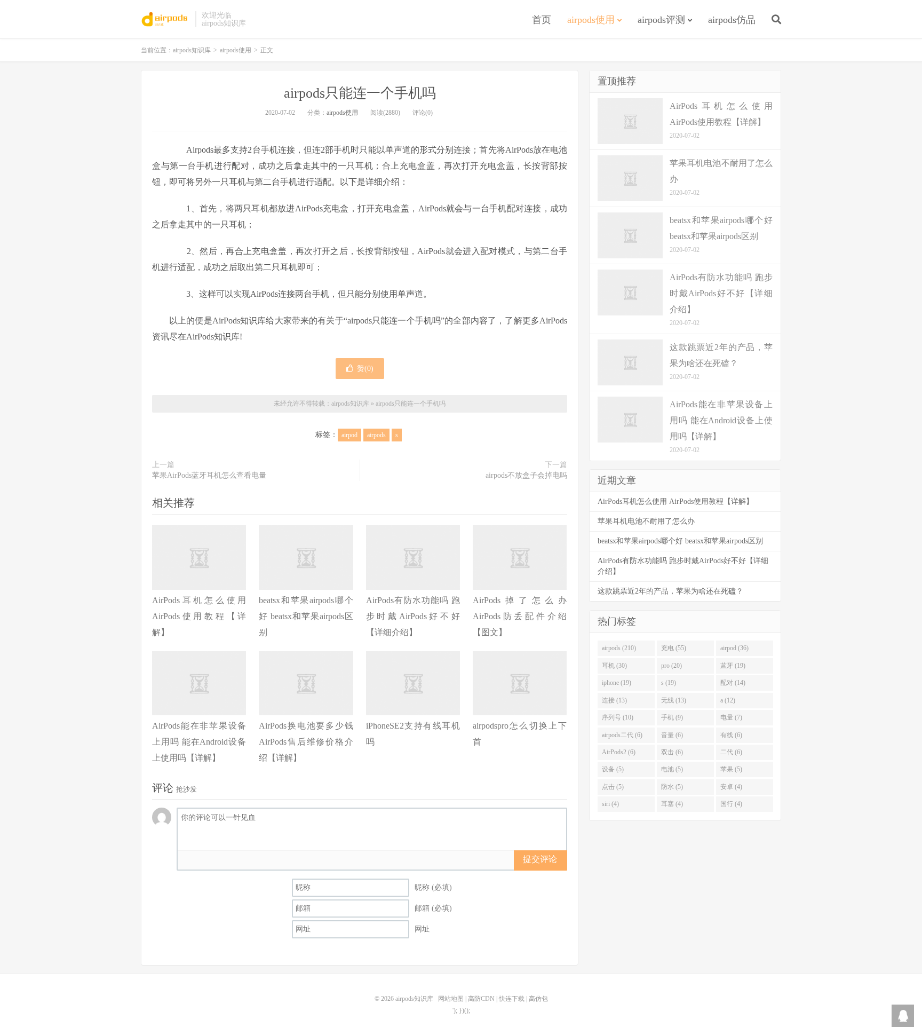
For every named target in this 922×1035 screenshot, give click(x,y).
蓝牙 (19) (732, 665)
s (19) (668, 682)
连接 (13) (614, 700)
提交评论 (540, 859)
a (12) (727, 700)
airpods (376, 435)
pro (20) (671, 665)
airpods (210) (619, 648)
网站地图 (451, 998)
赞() (365, 369)
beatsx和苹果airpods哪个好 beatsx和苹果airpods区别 (306, 616)
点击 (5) (613, 787)
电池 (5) (672, 769)
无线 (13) (673, 700)
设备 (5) (613, 769)
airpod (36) (734, 648)
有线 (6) (731, 735)
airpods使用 (591, 19)
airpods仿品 (732, 19)
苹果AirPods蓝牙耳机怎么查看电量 (209, 475)
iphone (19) (616, 682)
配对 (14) (732, 682)
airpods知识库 (165, 19)
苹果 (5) (731, 769)
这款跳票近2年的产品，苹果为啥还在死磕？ (670, 591)
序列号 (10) (617, 717)
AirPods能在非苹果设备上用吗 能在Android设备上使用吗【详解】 (199, 741)
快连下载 (511, 998)
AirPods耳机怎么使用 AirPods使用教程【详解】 (199, 616)
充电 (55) (673, 648)
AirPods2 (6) (618, 752)
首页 (541, 19)
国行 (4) (731, 804)
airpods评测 (661, 19)
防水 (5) (672, 787)
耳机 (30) (614, 665)
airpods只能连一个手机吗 (360, 93)
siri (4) (610, 804)
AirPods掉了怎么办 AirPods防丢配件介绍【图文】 (520, 616)
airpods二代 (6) (622, 735)
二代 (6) (731, 752)
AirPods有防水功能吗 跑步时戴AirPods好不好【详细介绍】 (413, 616)
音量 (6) (672, 735)
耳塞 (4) (672, 804)
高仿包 (538, 998)
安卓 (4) (731, 787)
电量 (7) (731, 717)
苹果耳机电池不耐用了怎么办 (646, 521)
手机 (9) (672, 717)
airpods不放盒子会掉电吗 (526, 475)
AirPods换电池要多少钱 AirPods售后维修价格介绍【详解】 (306, 741)
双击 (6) (672, 752)
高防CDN (481, 998)
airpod (349, 435)
